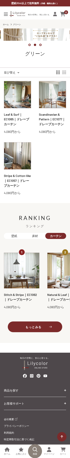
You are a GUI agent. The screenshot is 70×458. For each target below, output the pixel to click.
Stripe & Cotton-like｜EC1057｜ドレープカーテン (17, 180)
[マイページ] (55, 14)
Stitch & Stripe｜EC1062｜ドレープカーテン (20, 297)
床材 (35, 236)
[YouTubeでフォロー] (45, 377)
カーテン (56, 236)
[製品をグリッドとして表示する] (58, 72)
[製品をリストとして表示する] (64, 72)
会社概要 (9, 419)
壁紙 (14, 236)
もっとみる (33, 327)
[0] (62, 14)
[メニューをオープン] (6, 14)
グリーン (17, 24)
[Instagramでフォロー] (32, 377)
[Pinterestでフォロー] (38, 376)
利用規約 (9, 432)
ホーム (6, 24)
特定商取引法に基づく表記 (19, 439)
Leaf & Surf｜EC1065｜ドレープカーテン (16, 119)
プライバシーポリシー (16, 425)
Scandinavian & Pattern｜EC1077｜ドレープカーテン (52, 119)
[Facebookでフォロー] (25, 376)
